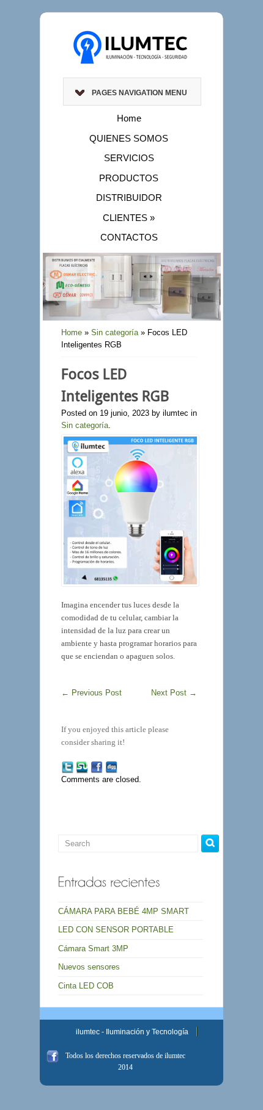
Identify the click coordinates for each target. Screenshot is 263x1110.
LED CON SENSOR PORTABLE (116, 929)
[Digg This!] (111, 767)
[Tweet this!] (67, 767)
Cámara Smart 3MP (93, 948)
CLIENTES (129, 217)
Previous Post (91, 692)
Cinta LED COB (86, 985)
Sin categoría (114, 332)
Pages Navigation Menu (139, 93)
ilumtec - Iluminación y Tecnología (132, 1032)
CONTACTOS (129, 237)
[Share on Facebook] (97, 767)
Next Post (174, 692)
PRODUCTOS (128, 178)
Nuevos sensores (89, 966)
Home (129, 118)
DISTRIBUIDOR (129, 197)
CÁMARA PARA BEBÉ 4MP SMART (123, 911)
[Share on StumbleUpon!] (82, 767)
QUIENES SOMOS (128, 138)
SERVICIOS (129, 158)
